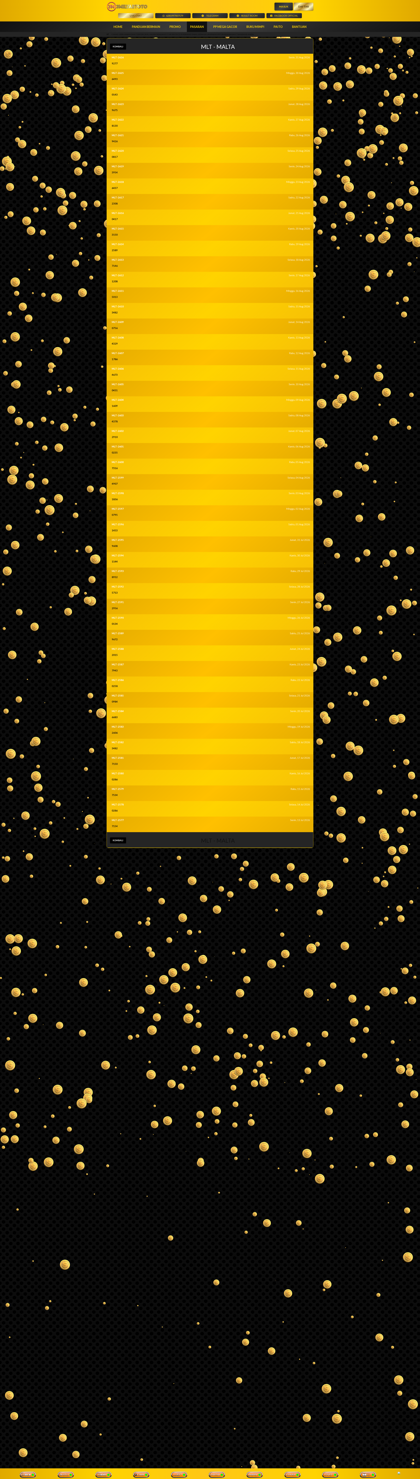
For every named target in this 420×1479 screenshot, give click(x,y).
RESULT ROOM (249, 15)
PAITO (278, 27)
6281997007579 (174, 15)
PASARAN (197, 27)
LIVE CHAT (136, 15)
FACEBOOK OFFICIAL (286, 15)
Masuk (283, 6)
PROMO (175, 27)
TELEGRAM (212, 15)
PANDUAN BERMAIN (146, 27)
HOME (118, 27)
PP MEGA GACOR (225, 27)
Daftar (303, 6)
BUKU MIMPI (255, 27)
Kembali (118, 46)
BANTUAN (299, 27)
